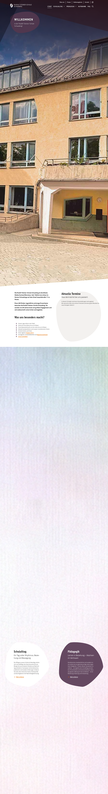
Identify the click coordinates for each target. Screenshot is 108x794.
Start (49, 6)
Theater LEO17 (30, 333)
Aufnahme (82, 6)
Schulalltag (58, 6)
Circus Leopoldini (23, 336)
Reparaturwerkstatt (42, 334)
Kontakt (87, 2)
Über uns (62, 2)
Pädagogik (70, 6)
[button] (92, 6)
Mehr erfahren (20, 677)
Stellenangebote (77, 2)
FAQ (89, 6)
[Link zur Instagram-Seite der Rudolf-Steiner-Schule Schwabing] (92, 2)
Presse (69, 2)
